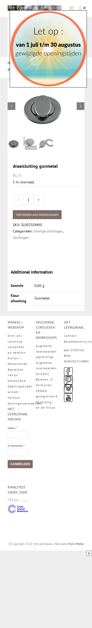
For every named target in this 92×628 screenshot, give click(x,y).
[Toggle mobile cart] (71, 8)
